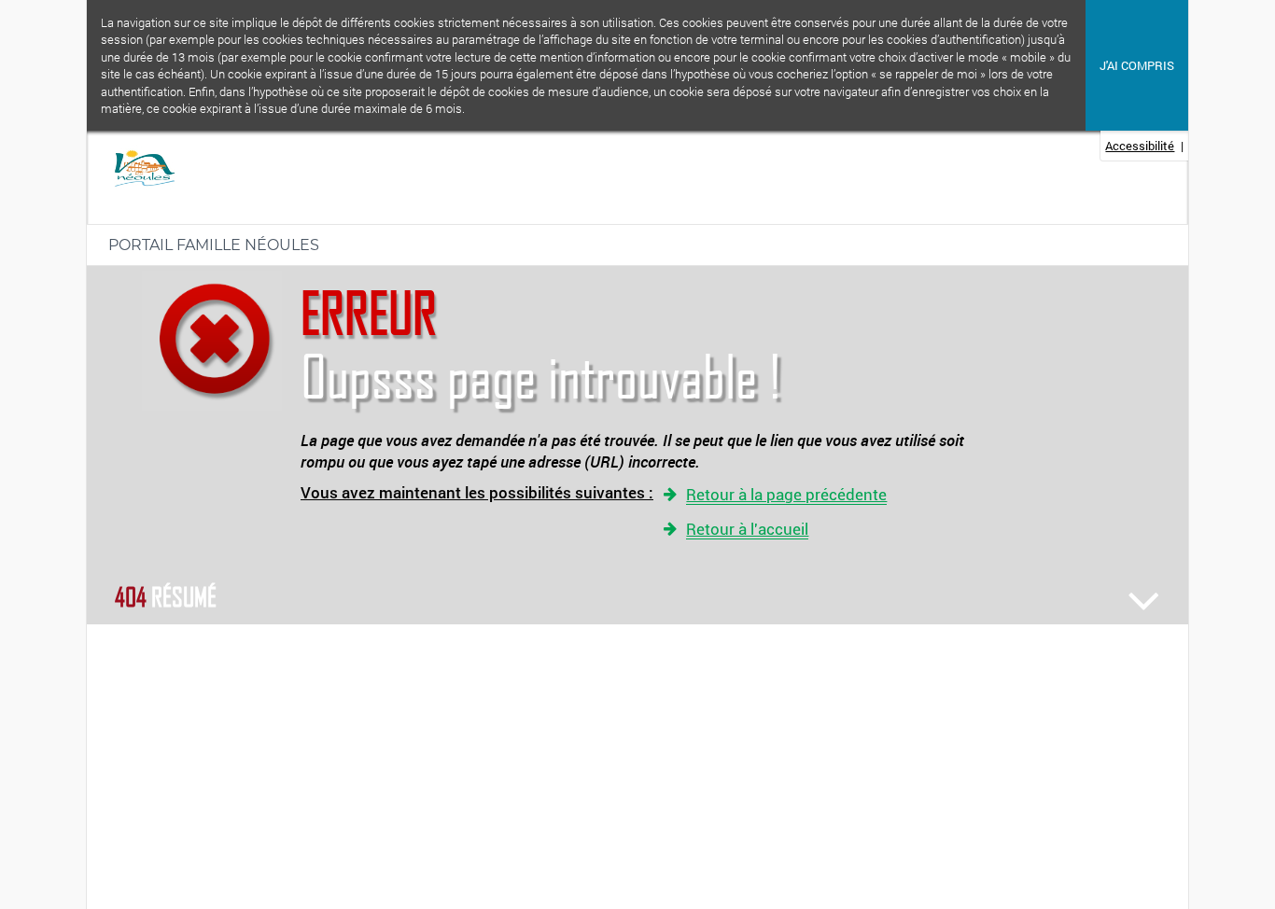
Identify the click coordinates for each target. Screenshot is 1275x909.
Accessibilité (1139, 145)
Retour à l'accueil (747, 529)
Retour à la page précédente (786, 495)
